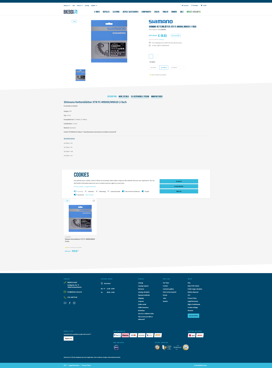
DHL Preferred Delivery (132, 191)
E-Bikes (97, 12)
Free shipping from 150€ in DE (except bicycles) (167, 43)
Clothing (116, 12)
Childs (156, 12)
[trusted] (158, 348)
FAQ (189, 283)
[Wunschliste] (94, 200)
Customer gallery (168, 289)
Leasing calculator (144, 292)
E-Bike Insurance (143, 307)
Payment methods (144, 295)
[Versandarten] (196, 335)
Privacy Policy (192, 298)
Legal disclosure (91, 187)
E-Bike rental (142, 304)
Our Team (166, 283)
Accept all (179, 181)
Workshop (141, 310)
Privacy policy (79, 187)
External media (115, 191)
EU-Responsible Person (140, 96)
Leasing (87, 5)
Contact (165, 286)
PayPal (147, 191)
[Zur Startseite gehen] (74, 12)
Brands (174, 12)
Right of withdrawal (194, 304)
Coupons (141, 301)
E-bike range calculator (195, 289)
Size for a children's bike (146, 314)
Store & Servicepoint (169, 292)
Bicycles (106, 12)
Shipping (161, 39)
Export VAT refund (193, 286)
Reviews (190, 310)
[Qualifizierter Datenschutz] (186, 348)
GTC (189, 295)
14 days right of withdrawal (160, 45)
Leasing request (143, 286)
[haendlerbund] (178, 348)
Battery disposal (193, 292)
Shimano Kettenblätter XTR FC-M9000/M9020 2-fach (80, 240)
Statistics (91, 191)
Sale (181, 12)
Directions (107, 283)
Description (112, 96)
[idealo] (116, 348)
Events (165, 295)
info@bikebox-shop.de (74, 292)
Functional (80, 195)
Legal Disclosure (193, 301)
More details (124, 96)
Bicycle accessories (130, 12)
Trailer (165, 12)
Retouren (141, 289)
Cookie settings (193, 307)
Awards (165, 301)
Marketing (102, 191)
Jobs (73, 5)
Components (146, 12)
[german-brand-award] (167, 348)
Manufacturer (156, 96)
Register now (68, 338)
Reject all (178, 191)
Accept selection (178, 186)
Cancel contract (193, 315)
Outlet (190, 12)
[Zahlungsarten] (148, 335)
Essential (80, 191)
